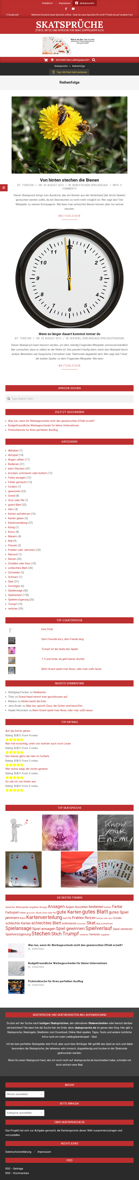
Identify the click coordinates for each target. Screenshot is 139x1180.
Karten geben (16, 518)
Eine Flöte (47, 629)
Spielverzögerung (112, 338)
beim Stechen (81, 185)
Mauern (12, 536)
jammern (12, 918)
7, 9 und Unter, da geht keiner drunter (63, 659)
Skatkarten (39, 692)
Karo (23, 918)
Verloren (94, 934)
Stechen (40, 934)
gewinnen (30, 913)
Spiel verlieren (122, 929)
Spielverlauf (99, 185)
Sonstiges (14, 586)
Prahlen (78, 918)
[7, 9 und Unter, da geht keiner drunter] (115, 869)
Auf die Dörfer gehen (17, 731)
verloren (13, 608)
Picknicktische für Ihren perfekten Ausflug (33, 430)
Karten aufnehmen (19, 513)
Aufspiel (75, 338)
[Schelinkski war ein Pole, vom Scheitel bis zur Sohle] (79, 869)
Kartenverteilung (17, 522)
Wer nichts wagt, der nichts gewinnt (26, 768)
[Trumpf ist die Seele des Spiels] (60, 833)
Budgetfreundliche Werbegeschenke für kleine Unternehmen (43, 425)
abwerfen (10, 907)
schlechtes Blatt (17, 568)
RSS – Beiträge (14, 1168)
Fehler (22, 912)
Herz (11, 509)
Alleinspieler (22, 907)
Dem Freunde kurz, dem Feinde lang (62, 639)
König (11, 527)
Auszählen (81, 907)
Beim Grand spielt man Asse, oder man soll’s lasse (63, 710)
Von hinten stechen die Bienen (69, 180)
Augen (70, 907)
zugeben (105, 934)
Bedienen (13, 464)
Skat (10, 581)
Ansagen (56, 906)
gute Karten (68, 912)
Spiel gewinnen (70, 928)
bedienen (96, 907)
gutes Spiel (119, 912)
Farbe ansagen (17, 477)
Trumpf (12, 604)
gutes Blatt (14, 504)
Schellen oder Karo (19, 563)
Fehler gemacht (17, 482)
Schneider (14, 572)
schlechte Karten (18, 923)
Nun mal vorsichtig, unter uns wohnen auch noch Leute (38, 743)
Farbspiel (12, 912)
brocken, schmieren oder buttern (27, 473)
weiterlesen (69, 215)
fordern (12, 486)
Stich (56, 933)
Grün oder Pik (16, 500)
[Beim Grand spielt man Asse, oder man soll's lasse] (23, 869)
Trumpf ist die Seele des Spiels (59, 649)
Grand (11, 495)
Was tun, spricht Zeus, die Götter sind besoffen (54, 705)
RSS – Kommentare (17, 1173)
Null (10, 540)
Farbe (117, 906)
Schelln (117, 918)
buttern (107, 907)
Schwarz (13, 577)
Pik (69, 918)
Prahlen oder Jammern (21, 550)
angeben (34, 907)
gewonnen (14, 491)
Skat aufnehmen (104, 923)
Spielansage (15, 590)
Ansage (43, 907)
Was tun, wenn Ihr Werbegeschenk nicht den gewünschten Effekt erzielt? (51, 421)
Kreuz (11, 531)
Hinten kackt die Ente (33, 701)
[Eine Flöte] (23, 833)
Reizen (12, 559)
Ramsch (13, 554)
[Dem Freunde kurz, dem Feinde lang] (115, 833)
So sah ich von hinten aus (20, 781)
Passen (12, 545)
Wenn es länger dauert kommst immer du (69, 334)
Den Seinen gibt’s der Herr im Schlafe (27, 756)
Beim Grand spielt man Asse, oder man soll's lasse (71, 669)
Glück (38, 913)
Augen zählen (16, 459)
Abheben (13, 450)
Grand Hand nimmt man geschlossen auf (43, 696)
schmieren (69, 923)
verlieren (84, 934)
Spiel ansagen (43, 929)
